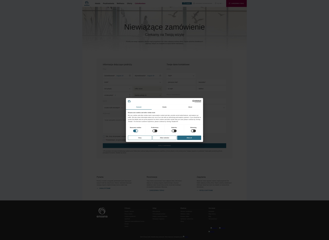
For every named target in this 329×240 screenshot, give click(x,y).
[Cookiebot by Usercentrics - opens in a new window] (193, 101)
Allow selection (164, 138)
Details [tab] (164, 107)
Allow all (189, 138)
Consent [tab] (138, 107)
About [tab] (190, 107)
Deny (139, 138)
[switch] (154, 131)
